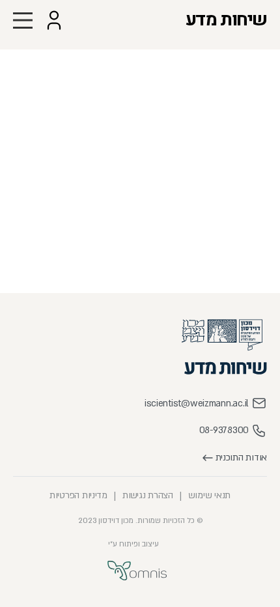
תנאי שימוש (209, 495)
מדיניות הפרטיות (78, 495)
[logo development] (137, 571)
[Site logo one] (222, 335)
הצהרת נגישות (147, 495)
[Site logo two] (225, 367)
